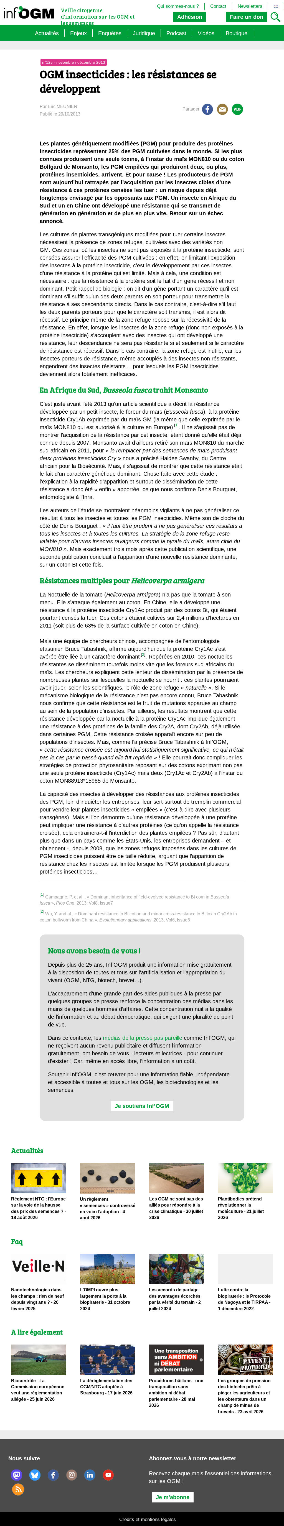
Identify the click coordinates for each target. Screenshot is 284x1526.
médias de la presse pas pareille (142, 1038)
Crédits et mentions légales (147, 1519)
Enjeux (78, 33)
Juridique (144, 33)
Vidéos (206, 33)
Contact (218, 6)
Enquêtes (109, 33)
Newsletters (250, 6)
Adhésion (189, 17)
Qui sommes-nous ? (178, 6)
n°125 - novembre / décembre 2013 (73, 62)
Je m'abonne (172, 1497)
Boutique (236, 33)
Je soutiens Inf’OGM (142, 1106)
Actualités (47, 33)
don (246, 17)
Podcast (176, 33)
